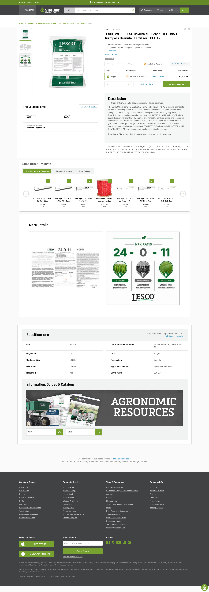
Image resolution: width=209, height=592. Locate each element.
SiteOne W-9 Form (70, 501)
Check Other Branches (179, 64)
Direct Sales (24, 491)
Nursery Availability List (115, 528)
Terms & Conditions (26, 576)
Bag (113, 77)
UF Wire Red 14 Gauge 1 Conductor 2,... (104, 200)
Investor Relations (157, 491)
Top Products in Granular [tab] (37, 171)
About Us (153, 487)
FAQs (21, 501)
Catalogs (109, 494)
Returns (22, 494)
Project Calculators (113, 521)
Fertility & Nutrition (66, 24)
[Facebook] (108, 543)
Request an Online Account (30, 508)
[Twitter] (113, 543)
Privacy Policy (41, 576)
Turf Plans (112, 51)
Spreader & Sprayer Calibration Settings (122, 491)
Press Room (155, 501)
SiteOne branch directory (72, 557)
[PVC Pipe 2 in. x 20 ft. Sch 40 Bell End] (166, 188)
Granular (89, 24)
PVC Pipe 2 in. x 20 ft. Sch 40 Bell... (166, 200)
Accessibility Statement (28, 514)
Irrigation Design (69, 491)
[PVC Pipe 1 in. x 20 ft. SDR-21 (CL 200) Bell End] (146, 188)
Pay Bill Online (68, 498)
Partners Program (70, 518)
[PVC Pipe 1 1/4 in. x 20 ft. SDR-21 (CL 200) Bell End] (42, 188)
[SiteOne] (50, 12)
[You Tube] (119, 543)
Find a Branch (69, 537)
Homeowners (111, 501)
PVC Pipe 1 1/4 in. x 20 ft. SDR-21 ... (42, 200)
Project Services (69, 511)
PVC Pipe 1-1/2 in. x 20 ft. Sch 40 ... (125, 200)
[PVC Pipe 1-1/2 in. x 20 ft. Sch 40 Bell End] (125, 188)
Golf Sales (23, 504)
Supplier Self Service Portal (73, 514)
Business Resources (114, 487)
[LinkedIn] (125, 543)
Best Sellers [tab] (84, 171)
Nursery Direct (68, 508)
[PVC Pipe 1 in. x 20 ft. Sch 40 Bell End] (84, 188)
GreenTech (67, 504)
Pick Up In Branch (26, 498)
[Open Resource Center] (204, 587)
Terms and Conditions (120, 459)
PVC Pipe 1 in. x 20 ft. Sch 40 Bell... (83, 200)
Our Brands (154, 498)
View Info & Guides (89, 107)
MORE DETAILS (111, 55)
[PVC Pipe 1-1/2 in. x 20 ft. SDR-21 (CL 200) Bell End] (63, 188)
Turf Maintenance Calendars (117, 525)
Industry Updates (156, 508)
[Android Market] (39, 554)
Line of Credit (68, 494)
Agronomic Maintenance (46, 24)
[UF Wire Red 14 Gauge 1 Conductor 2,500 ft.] (104, 188)
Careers (153, 494)
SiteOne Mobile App (27, 518)
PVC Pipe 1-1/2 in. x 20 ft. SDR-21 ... (63, 200)
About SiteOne (68, 487)
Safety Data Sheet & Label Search (119, 504)
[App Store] (39, 544)
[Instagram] (130, 543)
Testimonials (24, 511)
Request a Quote (176, 84)
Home (21, 24)
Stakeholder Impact (157, 504)
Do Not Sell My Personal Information (62, 576)
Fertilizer (80, 24)
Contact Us (23, 487)
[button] (38, 3)
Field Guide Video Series (116, 518)
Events (109, 498)
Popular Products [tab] (64, 171)
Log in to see (158, 76)
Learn (108, 508)
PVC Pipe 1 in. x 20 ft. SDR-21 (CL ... (145, 200)
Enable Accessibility (25, 2)
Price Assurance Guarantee (117, 511)
